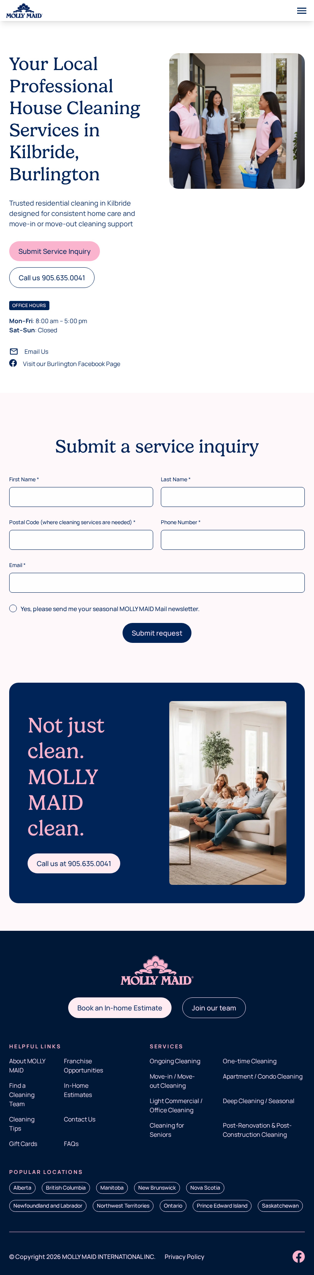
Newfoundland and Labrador (47, 1205)
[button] (54, 251)
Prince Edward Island (222, 1205)
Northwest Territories (123, 1205)
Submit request (157, 633)
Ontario (173, 1205)
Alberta (22, 1187)
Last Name (176, 479)
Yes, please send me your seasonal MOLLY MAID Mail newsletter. (110, 609)
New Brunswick (157, 1187)
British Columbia (66, 1187)
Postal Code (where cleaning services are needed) (72, 522)
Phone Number (181, 522)
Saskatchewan (280, 1205)
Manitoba (112, 1187)
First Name (24, 479)
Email (17, 565)
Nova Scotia (205, 1187)
